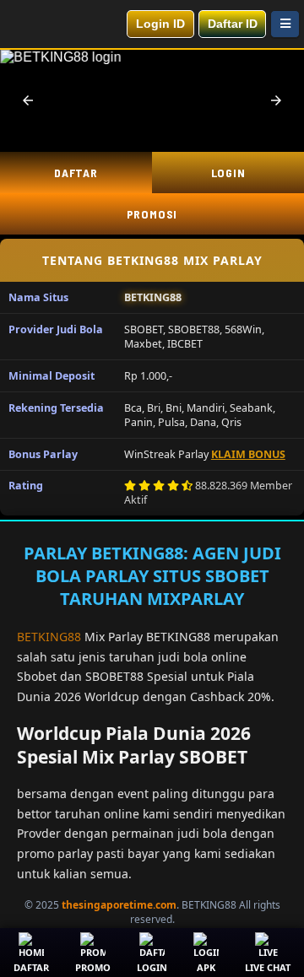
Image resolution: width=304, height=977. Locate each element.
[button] (28, 100)
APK (206, 967)
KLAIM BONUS (248, 454)
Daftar (76, 172)
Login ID (160, 23)
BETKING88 (49, 637)
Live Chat (267, 967)
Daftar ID (233, 23)
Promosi (152, 214)
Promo (93, 967)
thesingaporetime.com (119, 905)
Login (228, 172)
